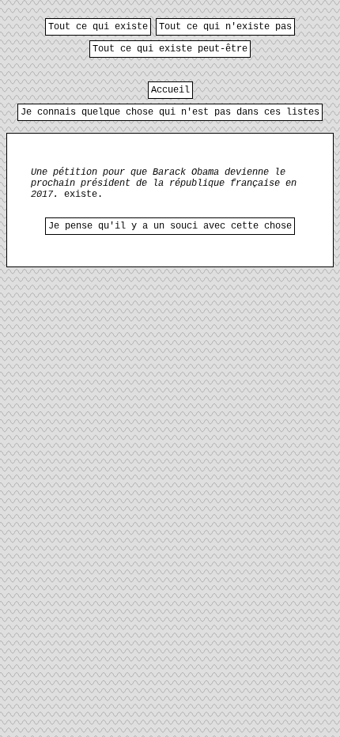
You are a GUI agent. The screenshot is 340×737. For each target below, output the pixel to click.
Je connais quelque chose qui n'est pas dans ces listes (170, 112)
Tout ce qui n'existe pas (225, 26)
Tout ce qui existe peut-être (170, 49)
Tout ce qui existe (98, 26)
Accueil (170, 90)
